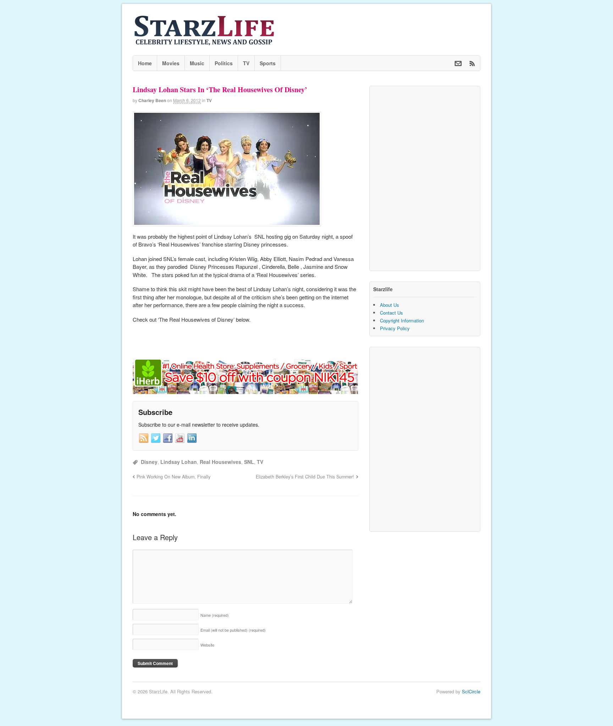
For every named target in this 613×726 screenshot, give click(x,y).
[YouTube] (180, 438)
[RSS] (143, 438)
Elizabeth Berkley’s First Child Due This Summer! (305, 476)
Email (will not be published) (233, 630)
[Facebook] (167, 438)
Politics (224, 63)
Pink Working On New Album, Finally (173, 476)
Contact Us (391, 312)
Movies (171, 63)
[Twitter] (155, 438)
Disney (149, 461)
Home (145, 63)
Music (197, 63)
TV (246, 63)
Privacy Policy (395, 328)
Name (214, 615)
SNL (249, 461)
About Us (389, 304)
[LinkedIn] (192, 438)
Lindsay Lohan (178, 461)
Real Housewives (220, 461)
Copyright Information (402, 320)
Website (207, 645)
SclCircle (471, 691)
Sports (268, 63)
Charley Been (152, 100)
